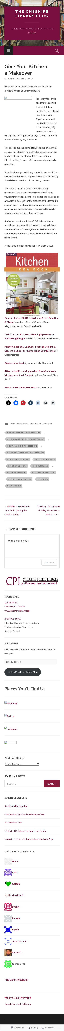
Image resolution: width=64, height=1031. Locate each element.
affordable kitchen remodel (23, 432)
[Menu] (8, 50)
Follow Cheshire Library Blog (22, 672)
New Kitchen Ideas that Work (20, 387)
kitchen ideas (40, 466)
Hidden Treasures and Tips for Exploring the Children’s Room (17, 510)
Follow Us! (11, 643)
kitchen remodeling (43, 472)
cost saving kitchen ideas (22, 446)
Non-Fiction (36, 423)
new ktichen (14, 486)
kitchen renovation (20, 479)
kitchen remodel (16, 472)
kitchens (42, 479)
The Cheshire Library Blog (32, 13)
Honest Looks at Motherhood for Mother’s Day (28, 839)
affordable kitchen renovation (25, 439)
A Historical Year (13, 822)
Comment (49, 562)
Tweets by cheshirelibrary (17, 1003)
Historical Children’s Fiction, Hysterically (25, 830)
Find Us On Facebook (16, 980)
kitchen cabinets (45, 459)
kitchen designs (17, 466)
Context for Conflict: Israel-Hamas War (24, 814)
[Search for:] (32, 783)
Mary (30, 79)
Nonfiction (48, 423)
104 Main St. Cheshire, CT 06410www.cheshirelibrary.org (16, 606)
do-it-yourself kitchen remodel (25, 452)
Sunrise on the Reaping (15, 806)
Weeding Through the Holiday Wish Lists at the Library (48, 510)
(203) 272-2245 (12, 618)
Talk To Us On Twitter (17, 998)
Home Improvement (20, 423)
